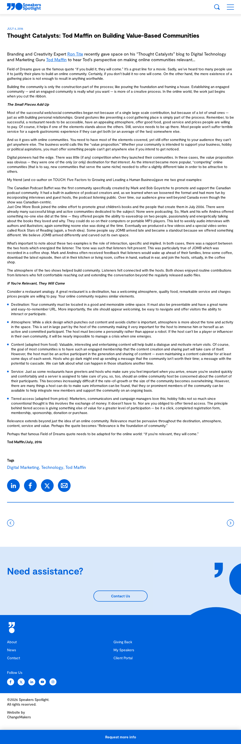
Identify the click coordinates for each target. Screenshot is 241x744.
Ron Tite (75, 53)
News (11, 650)
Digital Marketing (23, 467)
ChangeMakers (19, 717)
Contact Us (120, 596)
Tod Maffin (56, 59)
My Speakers (123, 650)
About (12, 642)
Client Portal (123, 658)
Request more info (120, 737)
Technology (52, 467)
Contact (13, 658)
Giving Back (122, 642)
